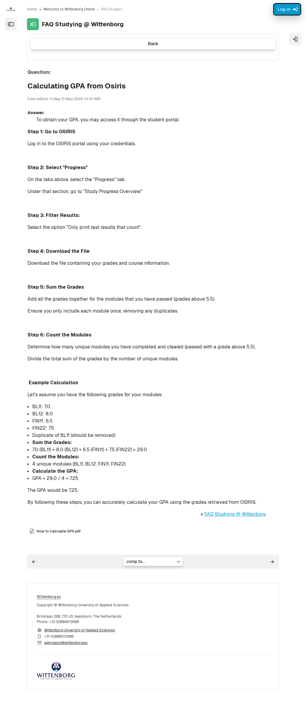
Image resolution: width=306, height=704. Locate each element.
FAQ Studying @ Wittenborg (235, 514)
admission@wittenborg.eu (66, 642)
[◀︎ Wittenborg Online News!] (33, 561)
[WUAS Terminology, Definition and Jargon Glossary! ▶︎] (272, 561)
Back (153, 43)
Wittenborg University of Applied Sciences (79, 630)
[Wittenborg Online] (11, 9)
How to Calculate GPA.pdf (58, 531)
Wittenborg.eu (49, 596)
